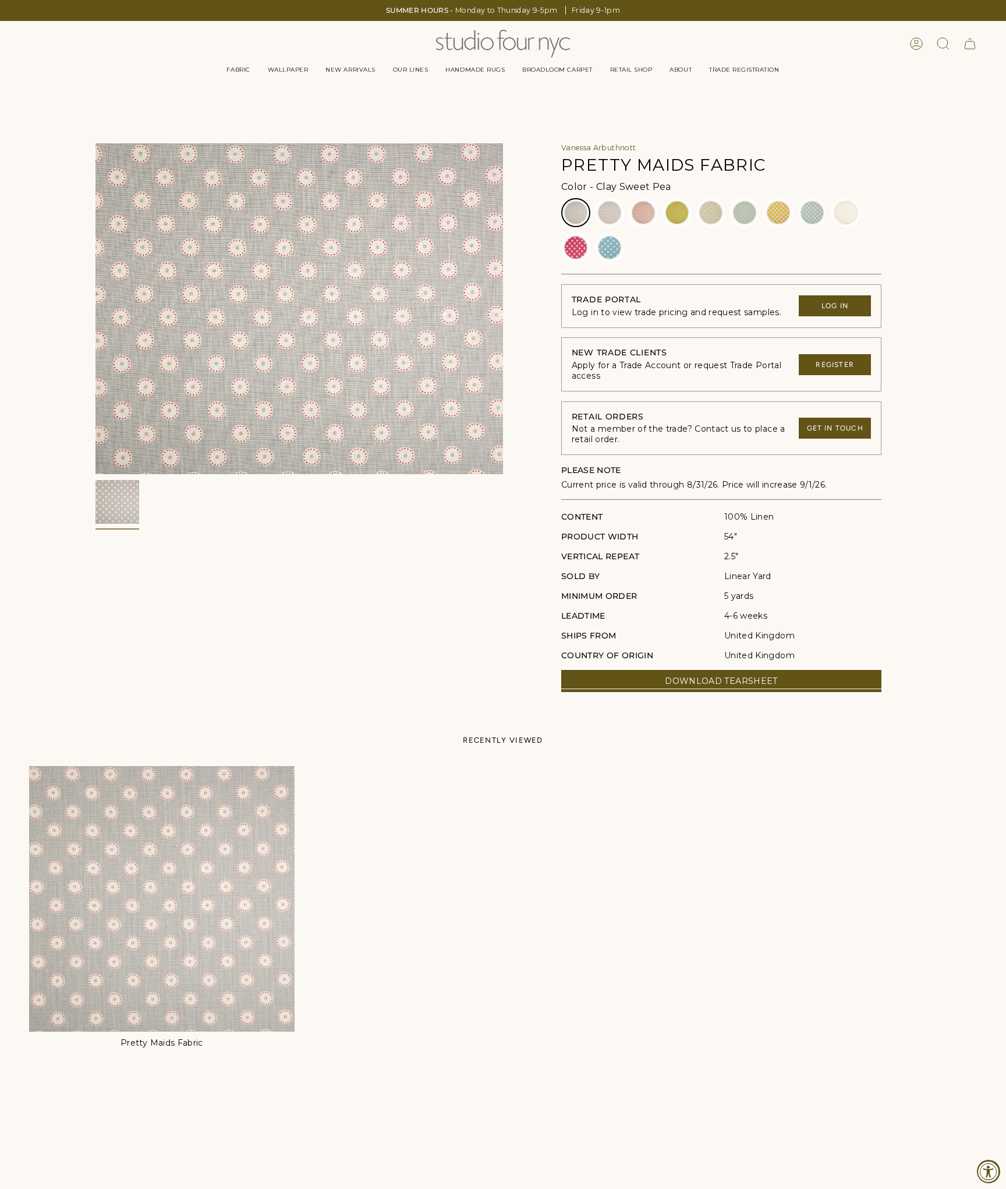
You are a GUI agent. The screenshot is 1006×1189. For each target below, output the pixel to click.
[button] (238, 70)
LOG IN (834, 306)
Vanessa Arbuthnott (598, 147)
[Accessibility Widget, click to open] (988, 1171)
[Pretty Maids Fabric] (162, 899)
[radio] (575, 212)
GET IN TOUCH (835, 428)
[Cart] (970, 44)
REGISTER (835, 365)
